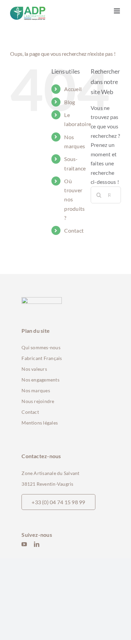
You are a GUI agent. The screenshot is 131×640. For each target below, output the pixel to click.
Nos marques (35, 390)
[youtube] (24, 544)
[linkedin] (36, 544)
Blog (69, 102)
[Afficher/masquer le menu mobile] (117, 10)
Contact (74, 230)
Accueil (73, 89)
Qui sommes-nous (40, 347)
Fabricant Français (41, 358)
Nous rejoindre (37, 401)
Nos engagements (40, 380)
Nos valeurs (34, 369)
